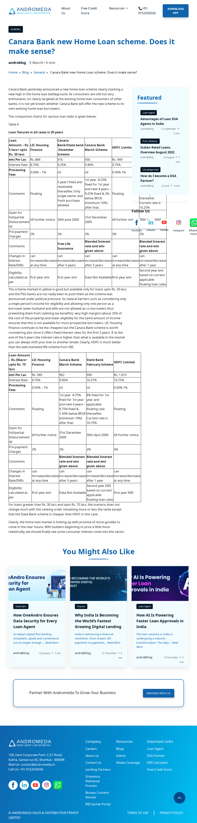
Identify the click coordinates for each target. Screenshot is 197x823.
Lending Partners (98, 769)
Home (13, 72)
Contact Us (93, 762)
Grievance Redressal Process (92, 781)
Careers (91, 749)
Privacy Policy (171, 813)
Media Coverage (128, 762)
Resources (117, 8)
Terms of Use (138, 813)
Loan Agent (155, 749)
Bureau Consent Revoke (97, 794)
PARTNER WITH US (158, 693)
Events (121, 756)
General (16, 29)
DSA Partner (156, 756)
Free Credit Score (89, 10)
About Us (65, 10)
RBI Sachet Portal (97, 804)
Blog (25, 72)
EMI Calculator (157, 762)
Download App (176, 11)
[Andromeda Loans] (30, 11)
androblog (17, 62)
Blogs (120, 749)
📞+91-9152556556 (147, 10)
